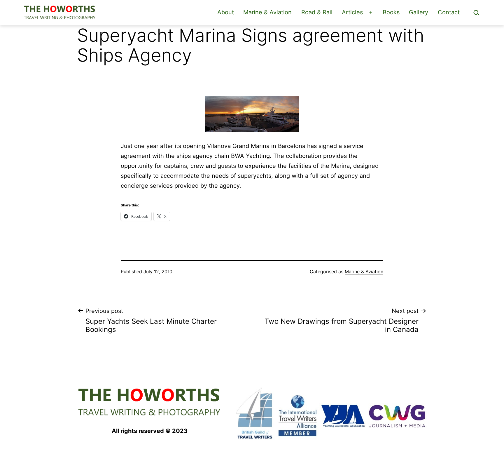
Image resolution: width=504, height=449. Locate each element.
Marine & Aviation (267, 12)
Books (391, 12)
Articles (352, 12)
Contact (449, 12)
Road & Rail (316, 12)
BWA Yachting (250, 155)
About (225, 12)
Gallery (418, 12)
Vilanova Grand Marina (238, 145)
